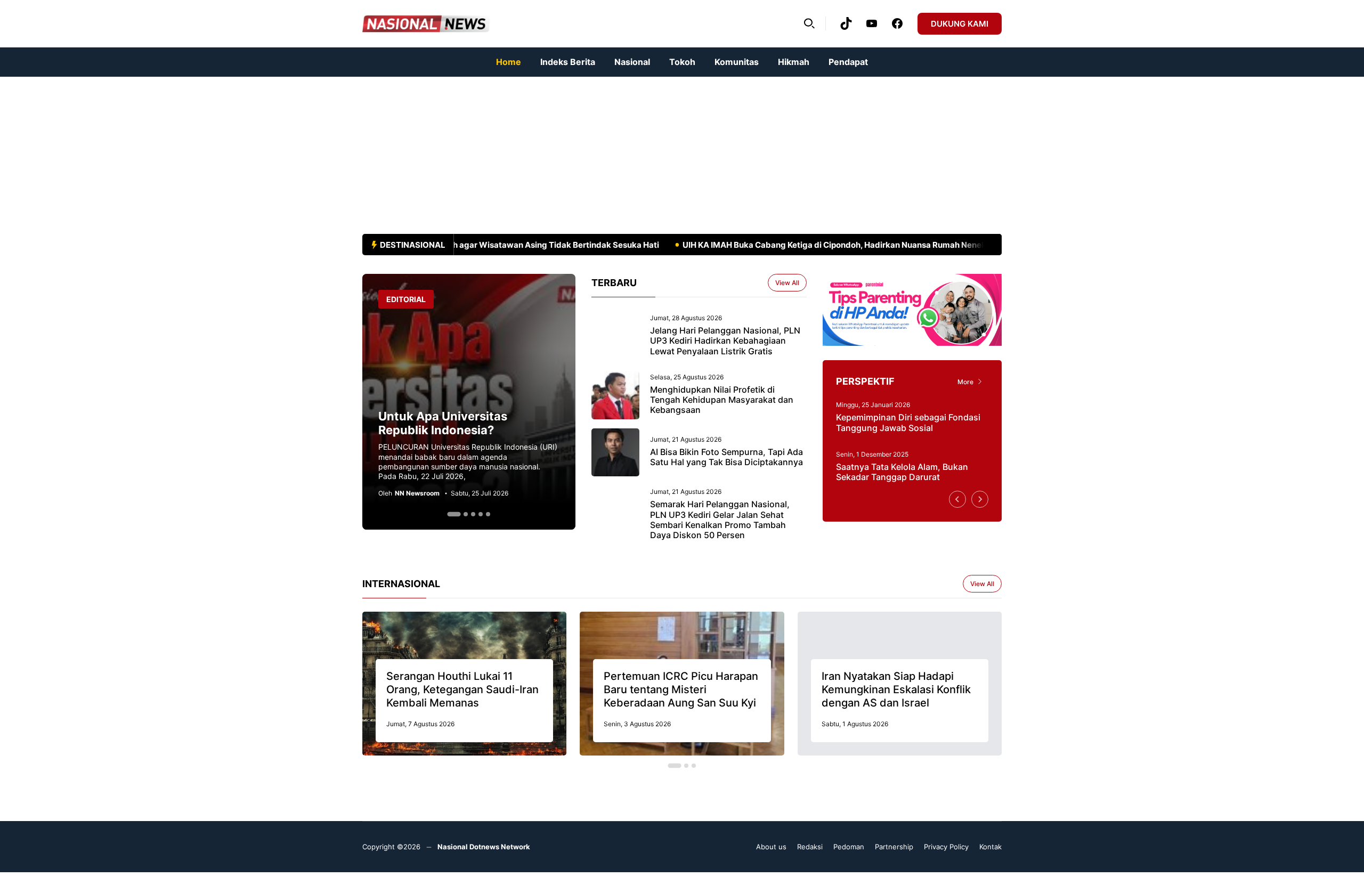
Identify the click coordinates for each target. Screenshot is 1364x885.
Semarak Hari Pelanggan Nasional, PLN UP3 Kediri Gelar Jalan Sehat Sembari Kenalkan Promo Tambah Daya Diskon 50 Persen (720, 519)
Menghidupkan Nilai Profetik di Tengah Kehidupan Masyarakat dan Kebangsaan (721, 399)
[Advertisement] (319, 151)
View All (787, 283)
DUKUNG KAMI (959, 24)
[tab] (453, 514)
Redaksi (810, 846)
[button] (809, 23)
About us (771, 846)
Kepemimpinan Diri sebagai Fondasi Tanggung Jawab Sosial (908, 422)
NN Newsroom (417, 493)
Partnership (894, 846)
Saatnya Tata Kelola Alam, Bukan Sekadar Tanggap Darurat (902, 471)
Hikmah (793, 61)
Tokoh (682, 61)
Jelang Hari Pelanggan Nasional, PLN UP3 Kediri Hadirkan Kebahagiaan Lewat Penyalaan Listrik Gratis (725, 340)
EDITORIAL (406, 299)
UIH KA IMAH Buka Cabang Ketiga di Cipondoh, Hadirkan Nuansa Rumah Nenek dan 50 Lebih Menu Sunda (867, 245)
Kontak (990, 846)
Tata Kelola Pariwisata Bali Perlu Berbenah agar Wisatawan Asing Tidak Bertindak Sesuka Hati (457, 245)
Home (508, 61)
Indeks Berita (567, 61)
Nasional (632, 61)
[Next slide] (979, 499)
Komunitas (737, 61)
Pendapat (848, 61)
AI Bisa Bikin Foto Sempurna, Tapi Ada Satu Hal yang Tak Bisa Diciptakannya (726, 456)
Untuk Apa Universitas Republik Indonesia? (442, 423)
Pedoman (848, 846)
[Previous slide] (957, 499)
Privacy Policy (946, 846)
